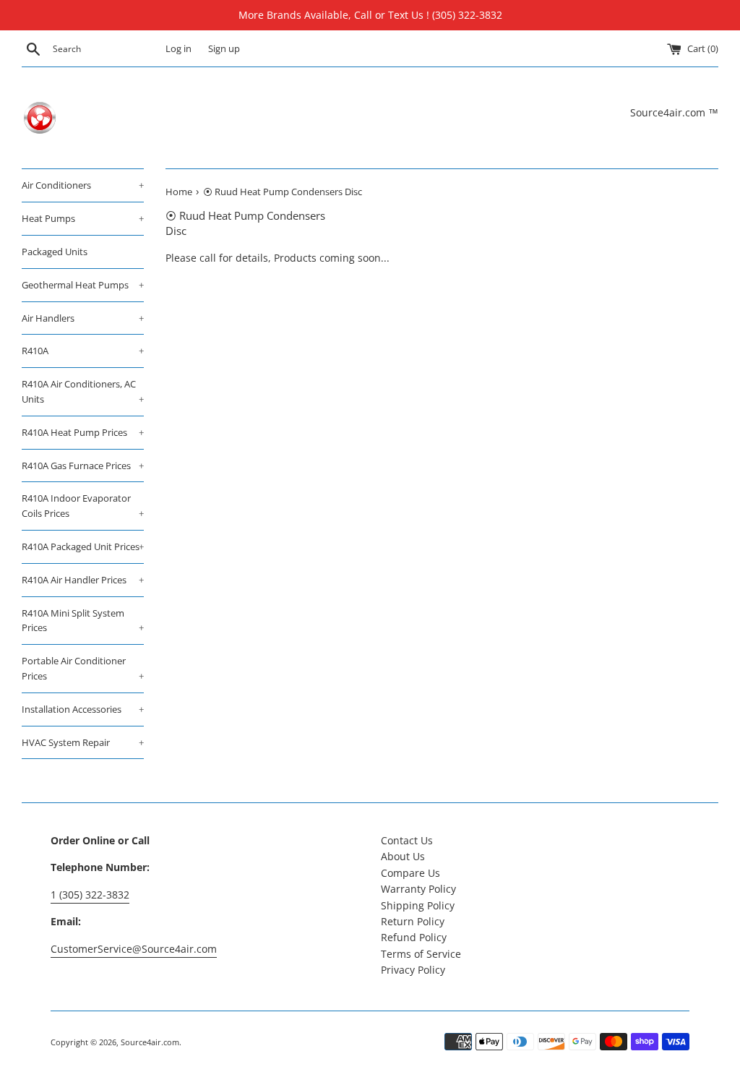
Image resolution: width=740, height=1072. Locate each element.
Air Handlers (83, 318)
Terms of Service (421, 954)
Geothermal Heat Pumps (83, 284)
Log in (178, 49)
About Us (403, 856)
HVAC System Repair (83, 742)
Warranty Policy (418, 889)
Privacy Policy (413, 970)
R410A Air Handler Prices (83, 579)
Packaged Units (54, 251)
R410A (83, 350)
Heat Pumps (83, 218)
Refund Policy (414, 937)
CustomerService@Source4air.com (134, 949)
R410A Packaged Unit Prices (83, 546)
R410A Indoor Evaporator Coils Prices (83, 506)
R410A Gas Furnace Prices (83, 465)
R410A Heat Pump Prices (83, 432)
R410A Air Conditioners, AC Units (83, 391)
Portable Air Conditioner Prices (83, 668)
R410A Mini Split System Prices (83, 620)
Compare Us (410, 873)
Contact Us (407, 840)
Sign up (224, 49)
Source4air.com (150, 1042)
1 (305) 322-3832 (90, 894)
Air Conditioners (83, 185)
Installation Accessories (83, 709)
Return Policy (412, 921)
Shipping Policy (418, 905)
